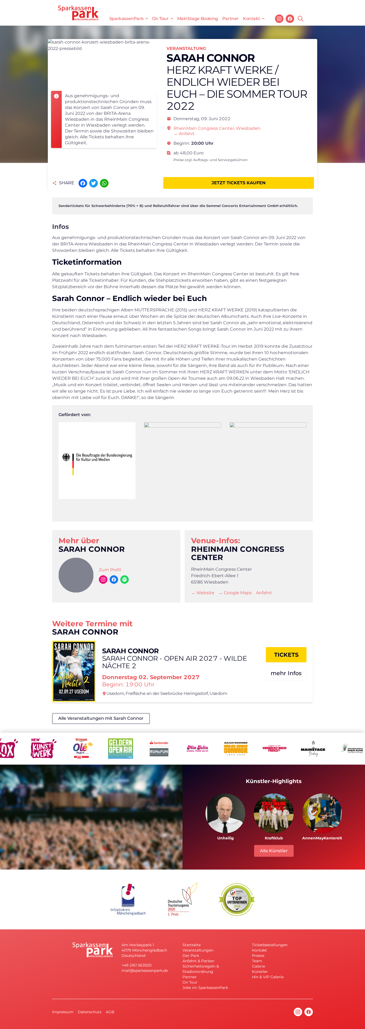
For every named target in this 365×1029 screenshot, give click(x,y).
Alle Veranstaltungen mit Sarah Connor (100, 718)
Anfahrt (264, 592)
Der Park (191, 955)
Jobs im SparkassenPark (205, 987)
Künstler (260, 971)
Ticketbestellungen (270, 944)
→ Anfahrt (184, 133)
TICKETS (286, 654)
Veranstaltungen (198, 950)
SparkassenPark (126, 18)
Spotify (124, 579)
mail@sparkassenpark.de (145, 970)
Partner (230, 18)
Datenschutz (90, 1012)
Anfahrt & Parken (198, 960)
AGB (110, 1012)
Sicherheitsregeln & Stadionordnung (201, 969)
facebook (290, 18)
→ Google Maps (235, 592)
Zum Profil (110, 569)
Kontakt (251, 18)
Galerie (258, 966)
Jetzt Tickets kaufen (239, 182)
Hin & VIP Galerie (268, 977)
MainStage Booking (197, 18)
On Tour (160, 18)
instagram (279, 18)
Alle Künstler (274, 850)
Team (257, 960)
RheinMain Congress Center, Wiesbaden (217, 128)
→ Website (202, 592)
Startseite (192, 944)
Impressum (62, 1012)
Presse (258, 955)
